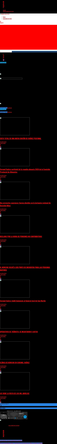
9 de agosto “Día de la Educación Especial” (11, 440)
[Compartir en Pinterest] (3, 57)
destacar (9, 108)
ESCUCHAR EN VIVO (8, 11)
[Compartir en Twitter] (3, 55)
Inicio (4, 10)
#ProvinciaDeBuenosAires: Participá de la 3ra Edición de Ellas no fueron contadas (21, 443)
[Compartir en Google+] (3, 58)
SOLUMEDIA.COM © (14, 425)
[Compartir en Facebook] (3, 54)
